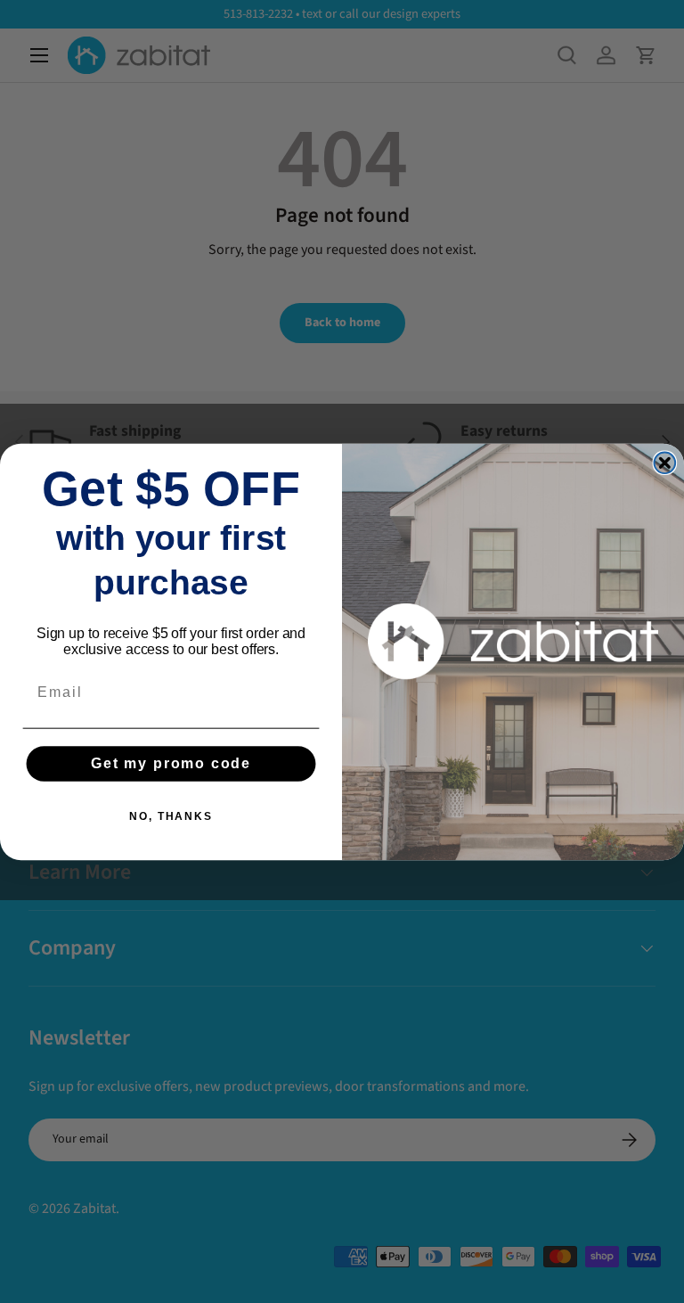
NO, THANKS (171, 816)
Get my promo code (171, 763)
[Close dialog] (665, 462)
